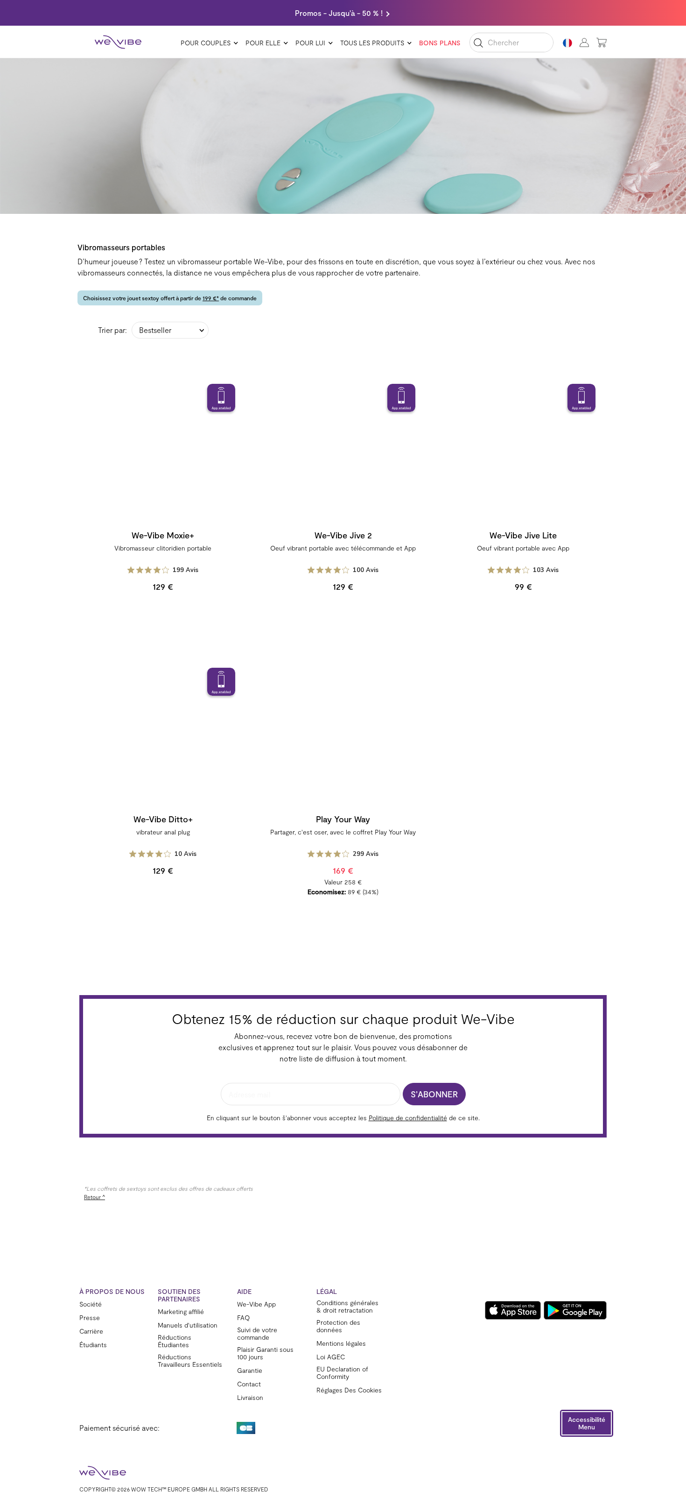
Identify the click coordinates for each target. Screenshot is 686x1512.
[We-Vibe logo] (118, 42)
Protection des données (338, 1326)
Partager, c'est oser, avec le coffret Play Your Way (343, 832)
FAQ (243, 1317)
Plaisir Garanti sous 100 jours (265, 1353)
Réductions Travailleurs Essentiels (190, 1360)
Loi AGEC (330, 1357)
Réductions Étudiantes (174, 1341)
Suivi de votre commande (257, 1333)
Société (90, 1304)
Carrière (91, 1331)
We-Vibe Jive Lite (523, 535)
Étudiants (93, 1345)
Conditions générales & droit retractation (347, 1306)
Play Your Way (343, 819)
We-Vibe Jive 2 (343, 535)
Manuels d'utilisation (187, 1325)
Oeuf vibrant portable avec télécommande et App (343, 548)
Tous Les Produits (372, 43)
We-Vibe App (256, 1304)
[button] (586, 1423)
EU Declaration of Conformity (342, 1372)
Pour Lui (310, 43)
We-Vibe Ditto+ (163, 819)
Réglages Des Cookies (349, 1390)
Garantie (249, 1370)
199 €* (211, 298)
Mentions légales (341, 1343)
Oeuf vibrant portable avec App (523, 548)
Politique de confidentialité (408, 1118)
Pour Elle (262, 43)
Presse (89, 1317)
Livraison (250, 1397)
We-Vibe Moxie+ (163, 535)
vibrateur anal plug (163, 832)
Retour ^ (94, 1197)
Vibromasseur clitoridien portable (162, 548)
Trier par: (112, 329)
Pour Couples (206, 43)
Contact (249, 1384)
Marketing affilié (181, 1311)
